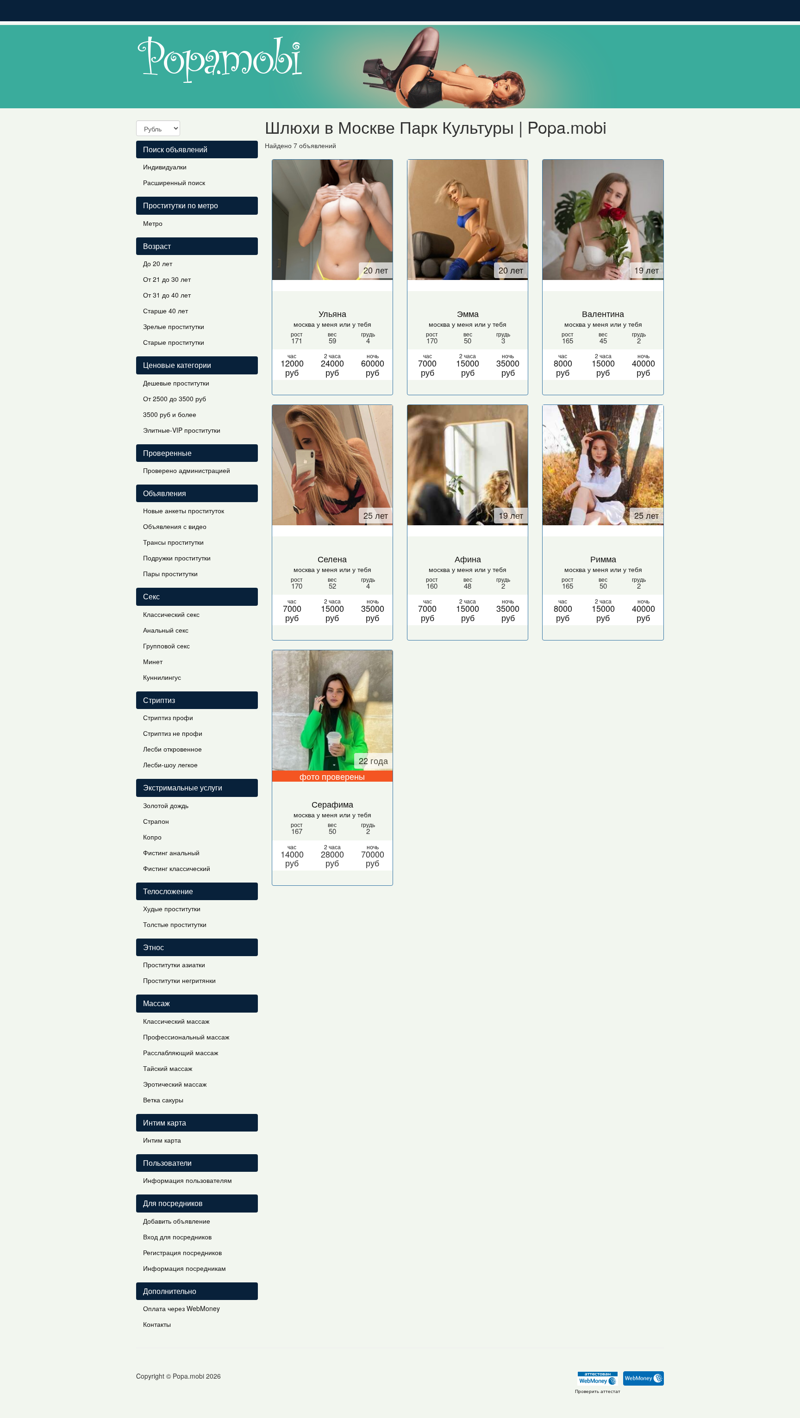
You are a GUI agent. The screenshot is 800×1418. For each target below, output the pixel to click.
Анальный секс (165, 629)
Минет (152, 661)
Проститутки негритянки (179, 980)
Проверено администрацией (186, 470)
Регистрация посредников (182, 1252)
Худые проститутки (171, 908)
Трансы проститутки (173, 542)
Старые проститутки (173, 342)
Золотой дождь (165, 805)
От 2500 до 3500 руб (174, 398)
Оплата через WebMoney (181, 1308)
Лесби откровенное (172, 748)
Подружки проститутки (177, 557)
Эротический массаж (174, 1083)
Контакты (157, 1324)
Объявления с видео (174, 526)
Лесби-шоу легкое (170, 764)
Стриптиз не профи (172, 733)
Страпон (156, 821)
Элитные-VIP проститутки (181, 430)
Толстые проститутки (174, 924)
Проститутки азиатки (174, 964)
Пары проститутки (170, 573)
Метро (152, 223)
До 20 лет (157, 263)
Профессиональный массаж (186, 1036)
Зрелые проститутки (173, 326)
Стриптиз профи (168, 717)
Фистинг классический (176, 868)
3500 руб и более (169, 414)
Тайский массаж (167, 1068)
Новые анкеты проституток (183, 510)
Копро (152, 836)
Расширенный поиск (174, 182)
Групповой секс (166, 645)
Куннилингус (162, 677)
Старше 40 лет (165, 310)
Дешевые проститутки (176, 382)
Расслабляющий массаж (180, 1052)
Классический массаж (176, 1021)
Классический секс (171, 614)
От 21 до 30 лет (167, 279)
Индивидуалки (165, 166)
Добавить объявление (176, 1220)
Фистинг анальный (171, 852)
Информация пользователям (187, 1180)
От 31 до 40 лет (167, 294)
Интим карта (162, 1139)
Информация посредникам (184, 1268)
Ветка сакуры (163, 1099)
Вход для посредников (177, 1236)
